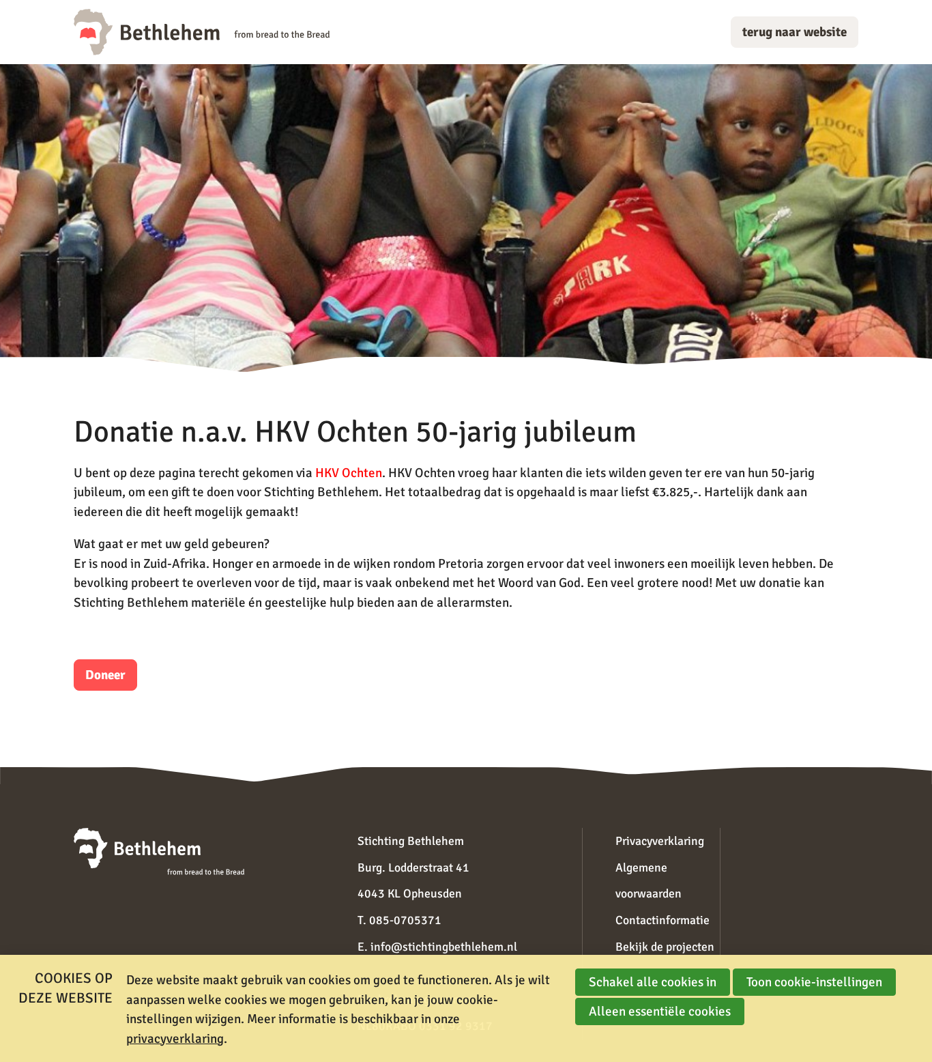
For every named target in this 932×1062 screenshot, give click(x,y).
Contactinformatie (662, 920)
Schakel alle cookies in (652, 982)
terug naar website (794, 32)
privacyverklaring (175, 1039)
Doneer (105, 675)
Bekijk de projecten (664, 946)
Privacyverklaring (659, 840)
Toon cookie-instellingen (814, 982)
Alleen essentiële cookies (660, 1011)
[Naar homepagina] (202, 32)
